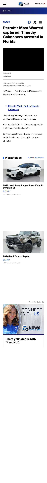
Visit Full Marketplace (36, 158)
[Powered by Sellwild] (40, 302)
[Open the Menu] (4, 4)
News (6, 22)
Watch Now (39, 4)
